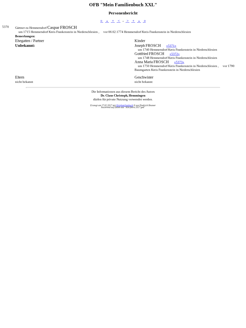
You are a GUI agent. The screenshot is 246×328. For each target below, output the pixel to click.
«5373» (179, 62)
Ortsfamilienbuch (124, 105)
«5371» (171, 46)
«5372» (175, 54)
